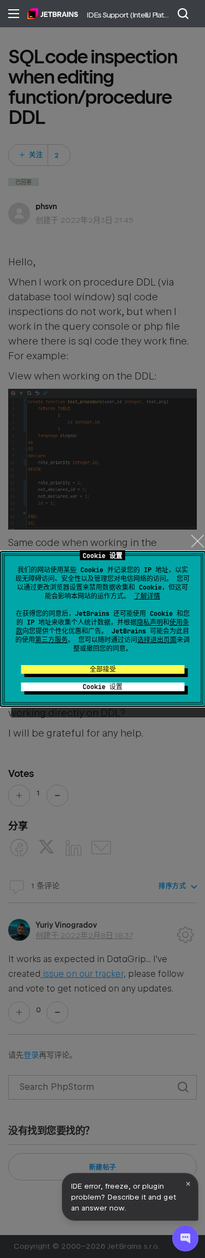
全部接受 (103, 669)
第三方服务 (51, 640)
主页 (52, 13)
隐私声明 (150, 622)
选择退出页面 (157, 640)
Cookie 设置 (102, 687)
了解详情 (147, 596)
